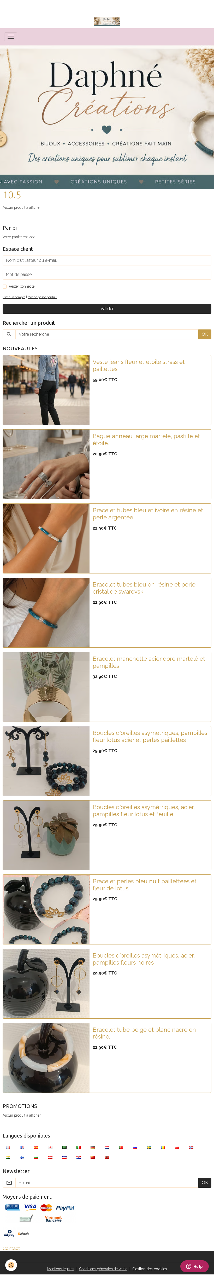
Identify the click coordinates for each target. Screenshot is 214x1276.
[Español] (36, 1147)
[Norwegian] (191, 1147)
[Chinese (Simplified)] (92, 1157)
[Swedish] (149, 1147)
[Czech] (64, 1157)
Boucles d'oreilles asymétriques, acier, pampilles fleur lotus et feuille (144, 810)
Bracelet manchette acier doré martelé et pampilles (149, 662)
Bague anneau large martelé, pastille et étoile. (146, 439)
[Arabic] (64, 1147)
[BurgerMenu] (10, 36)
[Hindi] (8, 1157)
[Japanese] (50, 1147)
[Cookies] (11, 1265)
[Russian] (134, 1147)
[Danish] (50, 1157)
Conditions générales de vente (103, 1269)
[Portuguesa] (120, 1147)
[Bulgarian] (36, 1157)
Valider (107, 308)
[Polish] (177, 1147)
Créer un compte (14, 297)
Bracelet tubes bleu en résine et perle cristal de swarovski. (144, 588)
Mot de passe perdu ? (42, 297)
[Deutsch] (92, 1147)
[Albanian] (106, 1157)
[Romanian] (163, 1147)
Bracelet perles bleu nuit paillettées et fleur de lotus (145, 885)
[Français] (8, 1147)
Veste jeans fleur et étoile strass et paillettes (139, 365)
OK (205, 334)
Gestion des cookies (149, 1269)
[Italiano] (78, 1147)
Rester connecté (21, 286)
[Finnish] (22, 1157)
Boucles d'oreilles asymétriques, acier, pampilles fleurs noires (144, 959)
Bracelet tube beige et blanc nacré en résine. (144, 1033)
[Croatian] (78, 1157)
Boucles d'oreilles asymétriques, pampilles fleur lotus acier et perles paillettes (150, 736)
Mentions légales (60, 1269)
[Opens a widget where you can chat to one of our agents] (194, 1266)
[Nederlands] (106, 1147)
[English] (22, 1147)
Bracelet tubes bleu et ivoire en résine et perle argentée (148, 514)
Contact (11, 1248)
